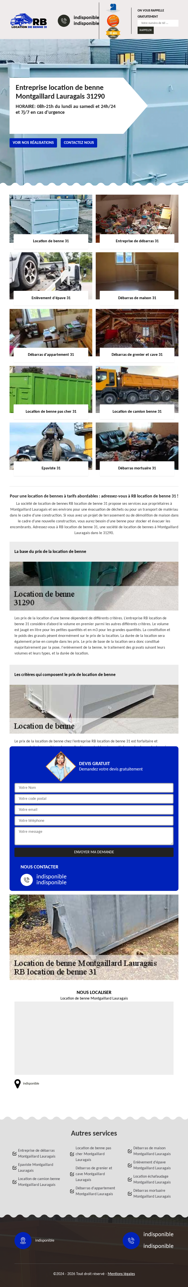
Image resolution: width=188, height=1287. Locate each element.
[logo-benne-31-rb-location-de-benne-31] (29, 20)
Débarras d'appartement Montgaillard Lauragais (95, 1191)
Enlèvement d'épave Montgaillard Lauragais (152, 1165)
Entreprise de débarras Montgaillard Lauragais (36, 1154)
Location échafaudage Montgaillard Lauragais (152, 1179)
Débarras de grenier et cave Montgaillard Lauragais (94, 1174)
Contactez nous (79, 143)
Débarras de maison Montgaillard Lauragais (152, 1151)
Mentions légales (121, 1274)
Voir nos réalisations (33, 143)
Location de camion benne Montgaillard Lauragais (39, 1182)
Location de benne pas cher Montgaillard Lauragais (93, 1154)
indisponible (86, 17)
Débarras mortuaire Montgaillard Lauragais (152, 1194)
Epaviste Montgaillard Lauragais (35, 1168)
